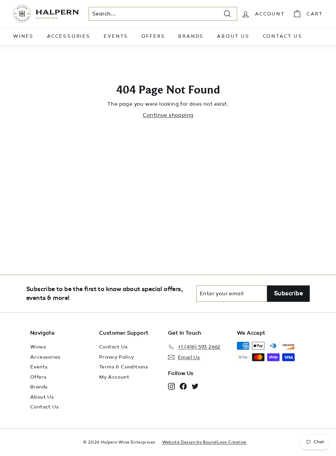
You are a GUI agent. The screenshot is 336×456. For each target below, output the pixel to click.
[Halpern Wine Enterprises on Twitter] (195, 386)
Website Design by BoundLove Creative (204, 442)
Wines (23, 36)
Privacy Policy (116, 357)
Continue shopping (168, 115)
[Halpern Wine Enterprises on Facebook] (183, 386)
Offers (153, 36)
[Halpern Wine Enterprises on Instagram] (171, 386)
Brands (191, 36)
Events (116, 36)
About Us (233, 36)
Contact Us (283, 36)
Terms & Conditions (123, 367)
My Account (114, 377)
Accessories (69, 36)
